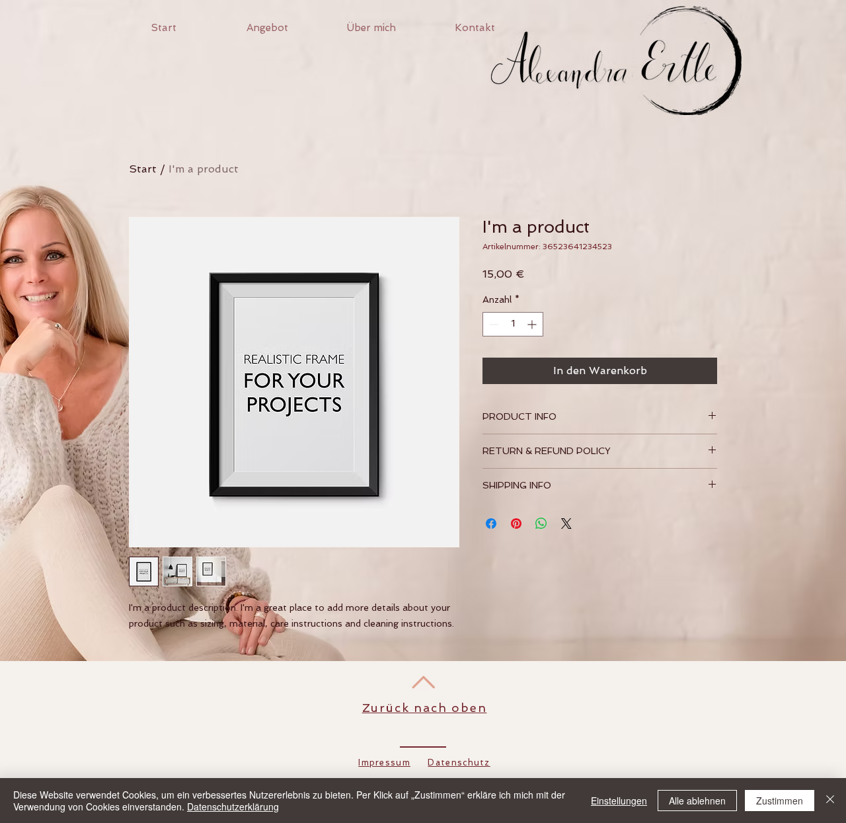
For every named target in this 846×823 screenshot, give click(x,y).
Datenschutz (459, 762)
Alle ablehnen (697, 800)
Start (143, 169)
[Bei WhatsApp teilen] (541, 523)
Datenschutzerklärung (233, 806)
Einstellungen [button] (619, 800)
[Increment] (533, 324)
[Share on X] (566, 523)
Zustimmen (779, 800)
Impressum (384, 762)
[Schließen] (830, 800)
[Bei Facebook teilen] (491, 523)
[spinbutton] (513, 324)
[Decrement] (492, 324)
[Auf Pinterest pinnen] (516, 523)
